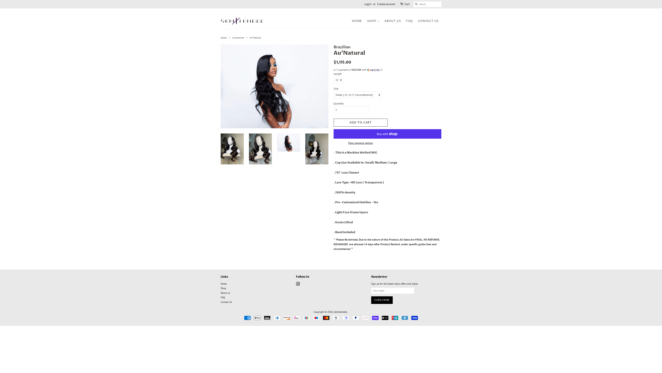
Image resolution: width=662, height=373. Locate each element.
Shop (223, 288)
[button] (387, 69)
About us (225, 292)
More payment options (360, 143)
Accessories (238, 37)
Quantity (339, 103)
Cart (407, 4)
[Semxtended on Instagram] (298, 284)
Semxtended (340, 311)
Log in (368, 4)
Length (338, 73)
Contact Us (226, 302)
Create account (386, 4)
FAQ (223, 297)
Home (224, 37)
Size (336, 88)
